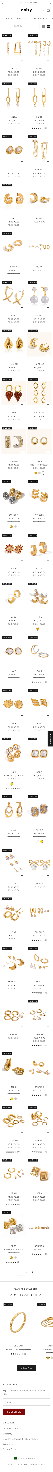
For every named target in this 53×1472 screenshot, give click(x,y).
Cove (13, 723)
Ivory (13, 267)
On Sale (9, 18)
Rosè (13, 412)
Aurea (39, 830)
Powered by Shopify (34, 1465)
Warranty (7, 1433)
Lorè (13, 932)
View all (26, 1368)
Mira (13, 315)
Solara (13, 461)
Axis (39, 671)
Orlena (39, 1034)
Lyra (39, 617)
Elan (13, 218)
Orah (13, 1193)
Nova (39, 267)
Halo (13, 68)
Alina (39, 569)
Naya (13, 671)
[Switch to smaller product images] (48, 26)
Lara (39, 461)
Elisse (39, 883)
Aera (13, 1246)
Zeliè (13, 1087)
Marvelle (13, 982)
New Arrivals (40, 18)
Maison (13, 364)
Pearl (39, 315)
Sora (39, 772)
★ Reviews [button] (50, 738)
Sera (39, 1193)
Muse (39, 117)
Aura (14, 617)
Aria (13, 569)
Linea (13, 117)
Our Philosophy (10, 1428)
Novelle (39, 982)
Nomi (13, 772)
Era (39, 723)
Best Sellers (23, 18)
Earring (39, 68)
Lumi (13, 169)
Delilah (18, 1346)
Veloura (39, 412)
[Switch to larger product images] (43, 26)
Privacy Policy (9, 1449)
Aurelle (39, 364)
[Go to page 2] (33, 1272)
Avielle (39, 515)
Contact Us (8, 1444)
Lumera (13, 515)
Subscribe (14, 1411)
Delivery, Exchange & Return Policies (20, 1438)
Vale (13, 830)
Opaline (13, 1140)
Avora (13, 883)
